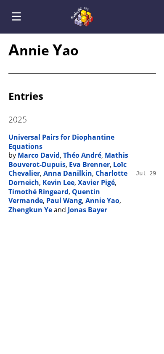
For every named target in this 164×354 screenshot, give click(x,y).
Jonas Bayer (87, 209)
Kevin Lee (58, 182)
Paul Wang (64, 200)
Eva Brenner (89, 164)
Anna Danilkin (67, 173)
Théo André (82, 155)
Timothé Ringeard (38, 191)
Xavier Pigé (96, 182)
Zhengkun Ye (30, 209)
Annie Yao (102, 200)
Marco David (39, 155)
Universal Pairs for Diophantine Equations (61, 142)
